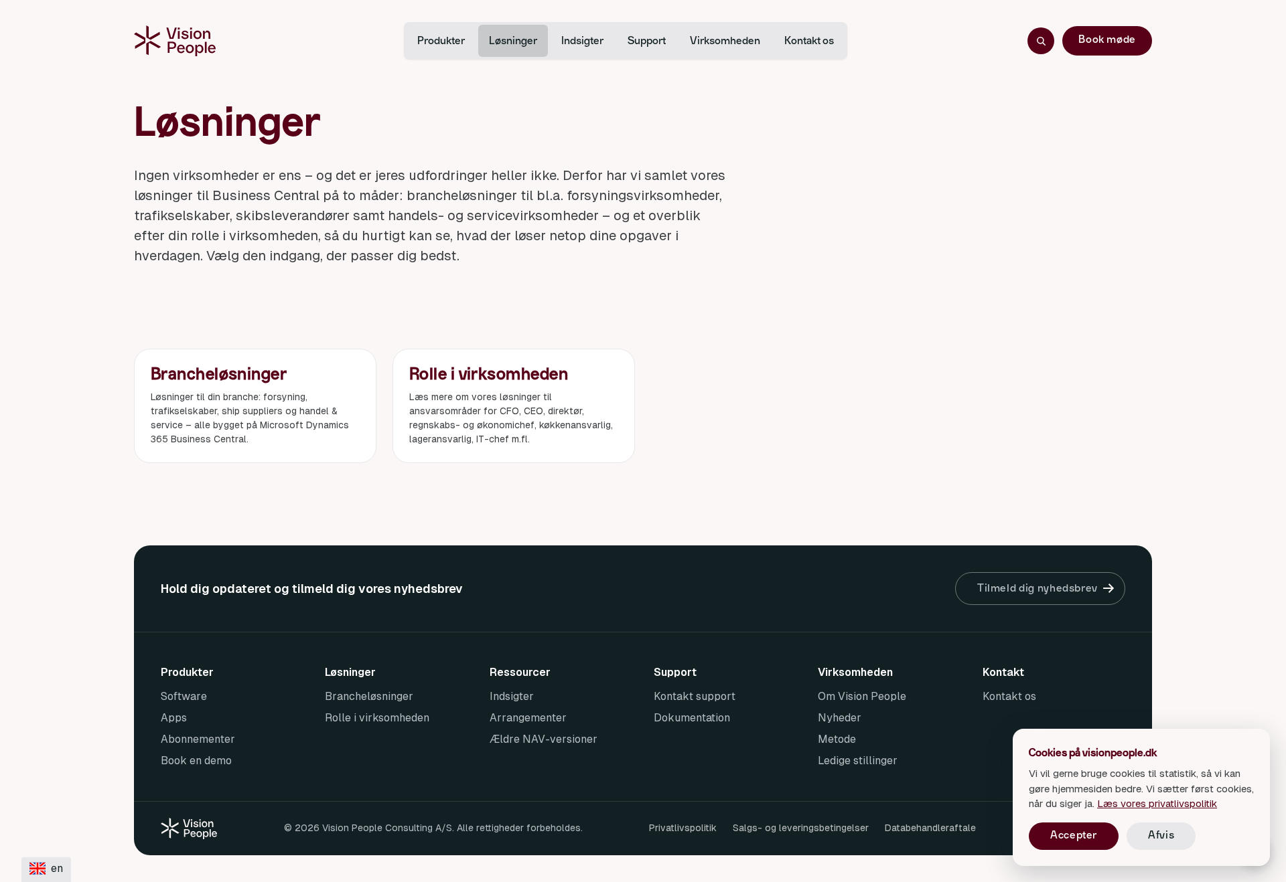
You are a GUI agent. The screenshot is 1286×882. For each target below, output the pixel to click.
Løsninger (513, 40)
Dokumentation (692, 717)
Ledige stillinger (858, 760)
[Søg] (1040, 40)
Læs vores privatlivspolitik (1157, 803)
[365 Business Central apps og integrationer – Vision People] (175, 40)
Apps (174, 717)
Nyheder (839, 717)
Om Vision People (862, 696)
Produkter (441, 40)
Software (184, 696)
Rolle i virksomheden (377, 717)
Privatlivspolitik (683, 827)
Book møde (1107, 39)
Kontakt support (694, 696)
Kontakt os (809, 40)
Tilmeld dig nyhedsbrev (1037, 588)
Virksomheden (725, 40)
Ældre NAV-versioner (543, 739)
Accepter (1073, 835)
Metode (837, 739)
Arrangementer (528, 717)
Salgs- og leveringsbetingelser (801, 827)
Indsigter (582, 40)
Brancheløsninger (369, 696)
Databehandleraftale (930, 827)
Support (647, 40)
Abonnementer (198, 739)
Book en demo (196, 760)
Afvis (1161, 835)
